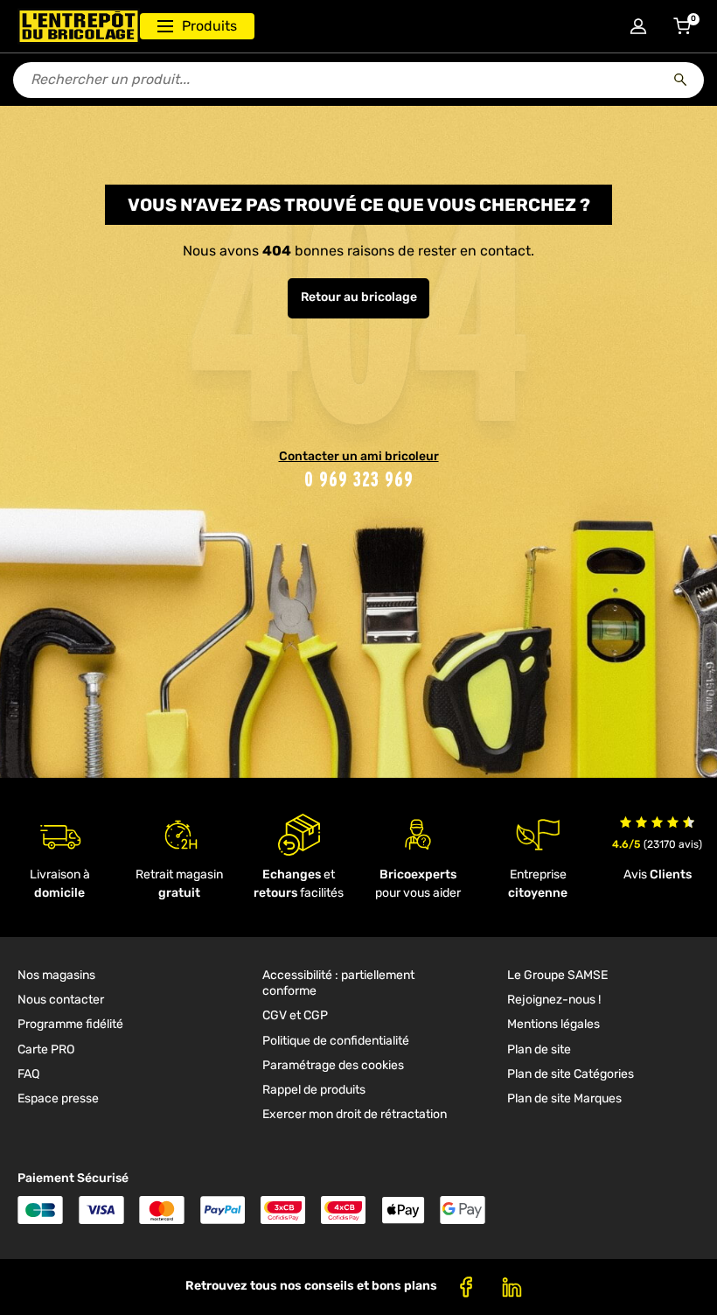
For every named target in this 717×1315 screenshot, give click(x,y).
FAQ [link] (28, 1074)
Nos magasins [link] (56, 975)
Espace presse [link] (58, 1098)
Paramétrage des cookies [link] (333, 1065)
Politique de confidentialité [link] (335, 1040)
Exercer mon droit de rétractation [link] (354, 1114)
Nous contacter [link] (60, 999)
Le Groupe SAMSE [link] (557, 975)
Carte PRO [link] (45, 1049)
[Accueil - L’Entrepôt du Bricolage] (78, 26)
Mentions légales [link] (553, 1024)
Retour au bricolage (359, 297)
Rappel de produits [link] (313, 1089)
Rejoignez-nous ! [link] (554, 999)
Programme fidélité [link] (70, 1024)
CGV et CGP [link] (295, 1015)
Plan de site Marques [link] (564, 1098)
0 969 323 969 (359, 479)
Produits (209, 25)
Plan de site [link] (539, 1049)
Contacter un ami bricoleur (359, 456)
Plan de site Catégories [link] (570, 1074)
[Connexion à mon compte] (638, 26)
